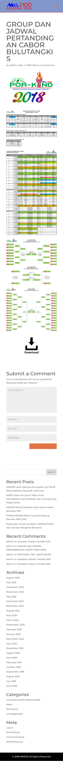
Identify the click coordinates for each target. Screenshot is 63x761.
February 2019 (14, 662)
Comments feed (15, 737)
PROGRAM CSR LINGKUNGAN (34, 554)
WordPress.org (14, 741)
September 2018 (15, 671)
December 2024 (15, 601)
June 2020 (11, 657)
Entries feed (13, 732)
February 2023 (14, 629)
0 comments (48, 65)
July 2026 (11, 582)
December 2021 (14, 648)
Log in (9, 727)
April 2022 (11, 643)
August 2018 (12, 676)
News (36, 65)
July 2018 (11, 681)
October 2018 (13, 667)
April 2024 (11, 615)
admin (13, 65)
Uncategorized (14, 713)
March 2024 (12, 620)
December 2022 (15, 639)
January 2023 (13, 634)
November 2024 (15, 606)
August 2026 (13, 577)
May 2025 (11, 596)
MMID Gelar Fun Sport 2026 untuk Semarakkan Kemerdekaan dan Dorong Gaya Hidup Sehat (31, 499)
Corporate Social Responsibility (23, 699)
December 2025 (15, 587)
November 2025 (15, 592)
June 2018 (11, 686)
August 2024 (13, 610)
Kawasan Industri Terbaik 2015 (34, 541)
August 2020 (13, 653)
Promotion (12, 709)
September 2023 (15, 624)
